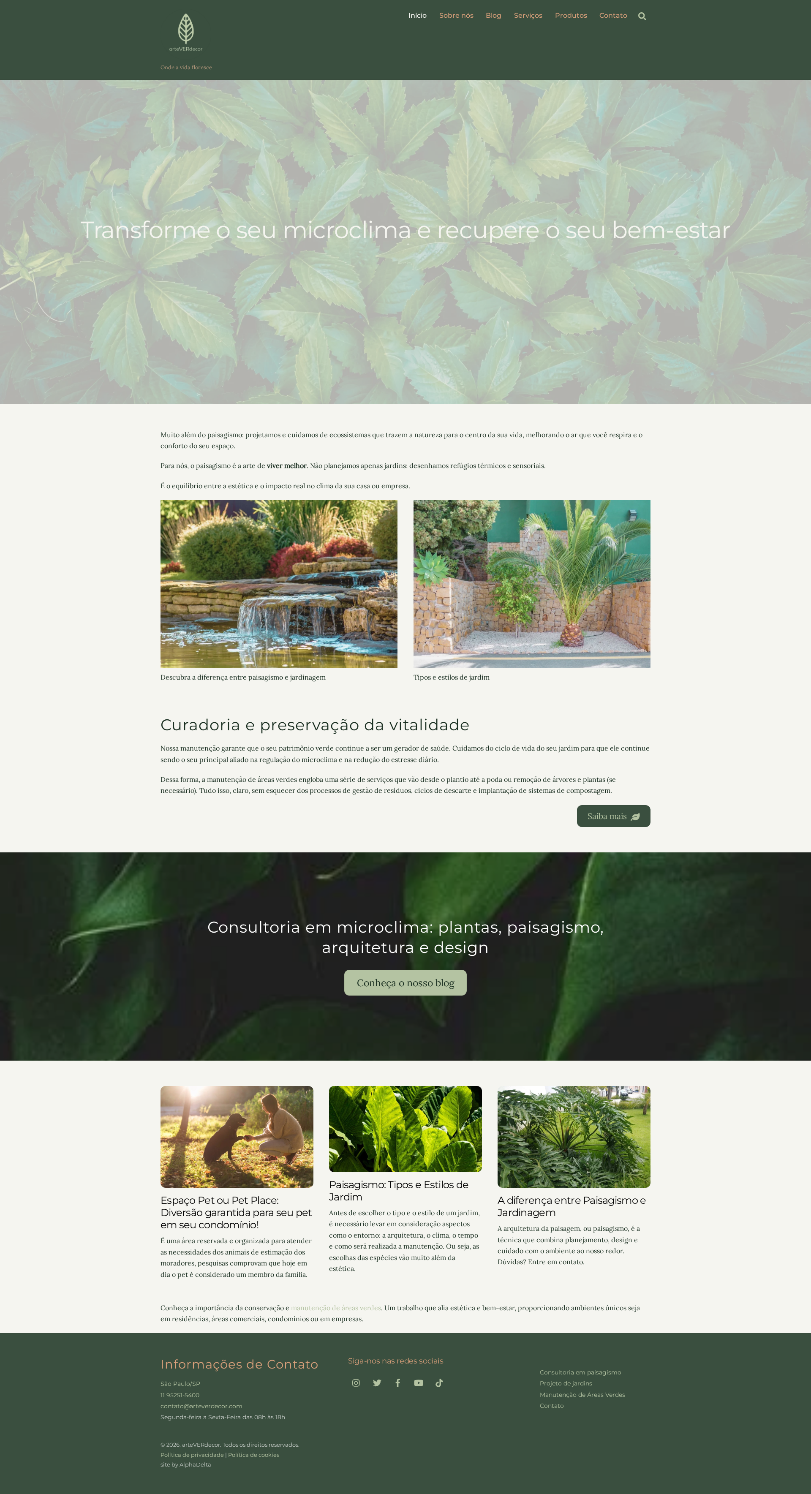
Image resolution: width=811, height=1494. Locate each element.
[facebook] (397, 1382)
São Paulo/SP (180, 1384)
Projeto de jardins (566, 1383)
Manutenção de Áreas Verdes (582, 1395)
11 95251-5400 (180, 1395)
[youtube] (418, 1382)
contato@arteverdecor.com (201, 1406)
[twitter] (377, 1382)
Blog (493, 15)
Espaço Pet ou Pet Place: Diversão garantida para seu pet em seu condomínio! (236, 1212)
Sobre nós (456, 15)
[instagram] (356, 1382)
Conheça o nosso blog (405, 983)
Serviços (528, 15)
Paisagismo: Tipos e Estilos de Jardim (398, 1190)
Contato (613, 15)
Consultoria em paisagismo (580, 1372)
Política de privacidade (192, 1454)
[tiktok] (439, 1382)
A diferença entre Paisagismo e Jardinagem (572, 1206)
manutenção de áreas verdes (336, 1308)
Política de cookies (253, 1454)
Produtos (571, 15)
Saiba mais (607, 816)
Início (417, 15)
